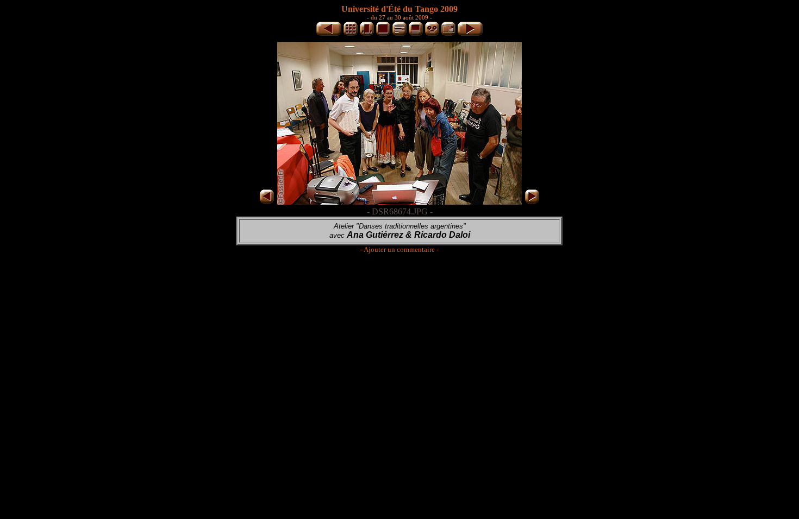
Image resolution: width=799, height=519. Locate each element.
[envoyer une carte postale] (448, 34)
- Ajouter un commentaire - (399, 249)
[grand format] (383, 34)
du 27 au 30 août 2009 (399, 17)
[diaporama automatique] (432, 34)
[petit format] (350, 34)
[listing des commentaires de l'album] (399, 34)
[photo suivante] (470, 34)
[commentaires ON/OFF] (416, 34)
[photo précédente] (328, 34)
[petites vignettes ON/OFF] (367, 34)
